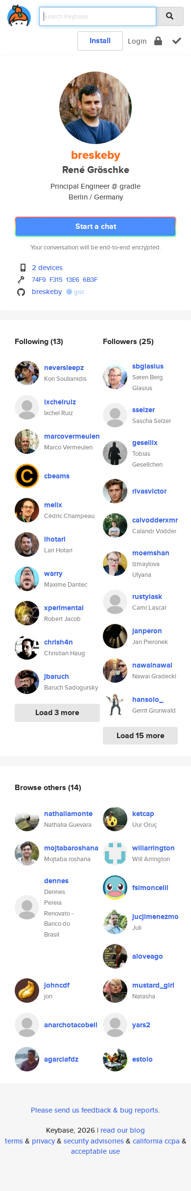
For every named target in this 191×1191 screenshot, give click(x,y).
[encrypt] (158, 41)
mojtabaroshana (71, 848)
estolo (142, 1059)
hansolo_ (147, 699)
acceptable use (95, 1151)
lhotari (55, 539)
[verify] (176, 41)
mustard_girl (153, 985)
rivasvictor (149, 491)
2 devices (47, 267)
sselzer (143, 409)
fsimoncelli (150, 887)
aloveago (147, 956)
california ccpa (156, 1141)
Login (137, 41)
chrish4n (58, 642)
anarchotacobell (70, 1024)
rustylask (147, 596)
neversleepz (64, 367)
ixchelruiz (60, 402)
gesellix (145, 442)
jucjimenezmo (155, 916)
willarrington (153, 848)
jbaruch (56, 676)
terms (14, 1141)
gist (78, 292)
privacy (43, 1141)
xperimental (64, 607)
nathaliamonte (68, 813)
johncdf (57, 985)
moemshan (150, 552)
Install (100, 40)
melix (53, 504)
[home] (19, 13)
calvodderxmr (155, 520)
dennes (56, 880)
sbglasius (148, 366)
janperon (147, 630)
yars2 (141, 1024)
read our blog (122, 1130)
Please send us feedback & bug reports (94, 1110)
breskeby (47, 291)
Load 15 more (141, 735)
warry (53, 573)
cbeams (57, 476)
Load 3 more (57, 712)
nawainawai (152, 665)
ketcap (143, 813)
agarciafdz (61, 1059)
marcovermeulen (72, 436)
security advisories (94, 1141)
